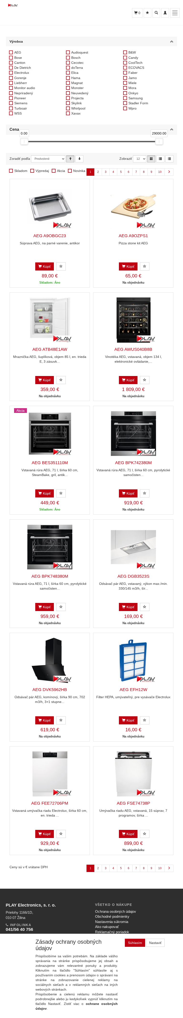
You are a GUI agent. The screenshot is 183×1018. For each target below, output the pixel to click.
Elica (74, 73)
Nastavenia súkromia (111, 922)
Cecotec (77, 63)
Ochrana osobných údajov (115, 911)
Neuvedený (79, 93)
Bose (18, 58)
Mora (132, 88)
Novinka (79, 171)
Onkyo (133, 93)
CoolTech (135, 63)
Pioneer (20, 98)
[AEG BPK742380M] (133, 433)
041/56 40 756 (19, 929)
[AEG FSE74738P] (133, 774)
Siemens (20, 103)
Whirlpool (78, 108)
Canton (19, 63)
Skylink (76, 103)
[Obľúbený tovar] (147, 13)
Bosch (76, 58)
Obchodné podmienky (112, 916)
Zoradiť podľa (20, 158)
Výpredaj (42, 171)
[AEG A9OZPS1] (133, 206)
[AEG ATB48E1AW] (49, 320)
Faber (132, 73)
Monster (77, 88)
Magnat (77, 83)
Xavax (76, 113)
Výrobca (16, 41)
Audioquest (79, 52)
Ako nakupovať (107, 927)
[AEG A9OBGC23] (49, 206)
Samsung (135, 98)
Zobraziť (125, 158)
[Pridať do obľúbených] (61, 266)
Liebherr (20, 83)
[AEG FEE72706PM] (49, 774)
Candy (133, 58)
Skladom (20, 171)
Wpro (132, 108)
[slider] (24, 141)
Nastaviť (155, 943)
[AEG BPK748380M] (49, 547)
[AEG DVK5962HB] (49, 660)
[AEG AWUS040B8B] (133, 320)
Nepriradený (23, 93)
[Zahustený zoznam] (169, 158)
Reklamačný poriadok (112, 932)
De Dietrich (22, 68)
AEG (17, 52)
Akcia (61, 171)
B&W (132, 52)
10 (160, 172)
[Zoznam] (160, 158)
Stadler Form (138, 103)
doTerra (77, 68)
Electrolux (21, 73)
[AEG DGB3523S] (133, 547)
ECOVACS (136, 68)
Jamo (132, 78)
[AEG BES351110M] (49, 433)
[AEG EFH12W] (133, 660)
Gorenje (20, 78)
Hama (75, 78)
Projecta (77, 98)
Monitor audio (24, 88)
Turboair (20, 108)
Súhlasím (135, 943)
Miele (132, 83)
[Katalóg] (151, 158)
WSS (18, 113)
